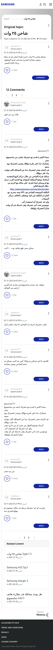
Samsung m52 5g (16, 567)
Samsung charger (16, 580)
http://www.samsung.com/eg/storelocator (29, 189)
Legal (4, 637)
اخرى (25, 53)
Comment (40, 78)
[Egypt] (7, 4)
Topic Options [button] (44, 25)
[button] (44, 47)
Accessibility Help (10, 623)
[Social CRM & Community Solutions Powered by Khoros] (42, 614)
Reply (41, 129)
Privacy (5, 632)
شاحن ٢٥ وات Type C (18, 553)
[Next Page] (21, 95)
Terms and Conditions (12, 628)
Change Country (9, 642)
